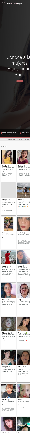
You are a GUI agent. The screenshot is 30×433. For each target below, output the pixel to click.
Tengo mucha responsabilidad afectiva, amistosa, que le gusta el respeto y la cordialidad (7, 208)
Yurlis (20, 400)
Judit (20, 266)
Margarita (6, 333)
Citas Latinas (11, 139)
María (4, 400)
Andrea (20, 333)
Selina (20, 166)
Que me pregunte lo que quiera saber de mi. (7, 274)
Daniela (5, 366)
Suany (4, 300)
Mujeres (20, 139)
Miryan (5, 199)
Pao (3, 233)
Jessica (21, 366)
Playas (3, 340)
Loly (19, 300)
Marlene (5, 266)
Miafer (20, 233)
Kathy (20, 199)
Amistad (27, 139)
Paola (4, 166)
